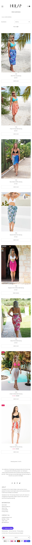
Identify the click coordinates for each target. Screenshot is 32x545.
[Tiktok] (19, 483)
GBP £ (16, 537)
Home (3, 17)
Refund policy (5, 531)
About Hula (4, 508)
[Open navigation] (2, 6)
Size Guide (4, 505)
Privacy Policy (5, 511)
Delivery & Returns (6, 506)
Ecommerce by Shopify (18, 533)
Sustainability (5, 509)
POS (9, 533)
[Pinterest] (17, 483)
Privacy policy (20, 531)
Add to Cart (16, 81)
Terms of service (12, 531)
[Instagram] (14, 483)
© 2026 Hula (5, 533)
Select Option (16, 293)
